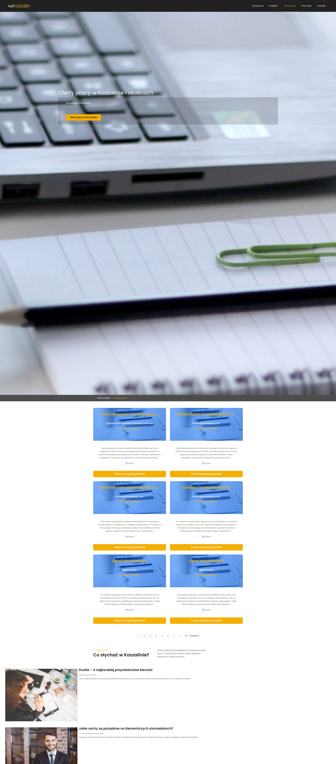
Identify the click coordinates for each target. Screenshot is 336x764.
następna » (195, 635)
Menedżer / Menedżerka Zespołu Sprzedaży (134, 487)
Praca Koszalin (103, 398)
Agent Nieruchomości (129, 561)
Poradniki (273, 5)
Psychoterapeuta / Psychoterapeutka (130, 414)
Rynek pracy (258, 5)
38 (186, 635)
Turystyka (321, 5)
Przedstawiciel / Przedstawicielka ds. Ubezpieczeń (216, 414)
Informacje (306, 5)
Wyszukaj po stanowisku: (78, 103)
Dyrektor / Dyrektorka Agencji (206, 487)
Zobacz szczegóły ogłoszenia (129, 474)
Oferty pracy (290, 5)
